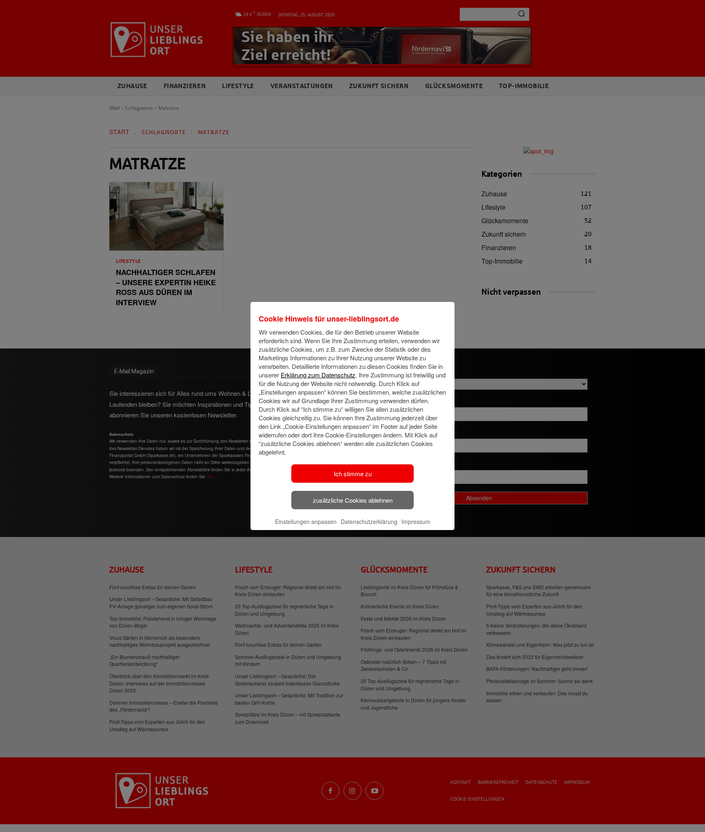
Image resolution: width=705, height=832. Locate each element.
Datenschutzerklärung (369, 521)
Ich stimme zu (353, 473)
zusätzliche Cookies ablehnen (352, 500)
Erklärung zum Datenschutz (318, 375)
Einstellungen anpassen (306, 521)
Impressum (415, 521)
